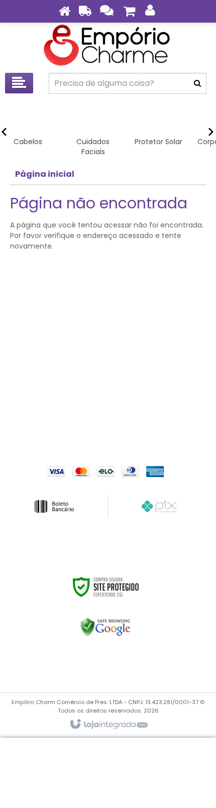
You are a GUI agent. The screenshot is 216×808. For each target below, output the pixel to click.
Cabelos (108, 323)
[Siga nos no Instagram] (145, 421)
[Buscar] (197, 83)
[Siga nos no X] (95, 421)
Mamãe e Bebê (108, 384)
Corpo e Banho (108, 369)
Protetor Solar (108, 354)
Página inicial (44, 174)
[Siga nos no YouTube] (120, 421)
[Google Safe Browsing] (105, 627)
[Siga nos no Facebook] (70, 421)
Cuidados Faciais (108, 338)
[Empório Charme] (108, 45)
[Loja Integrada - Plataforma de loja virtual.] (108, 724)
